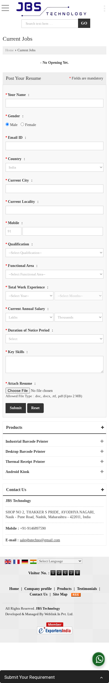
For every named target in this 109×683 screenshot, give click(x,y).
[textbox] (50, 23)
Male (13, 125)
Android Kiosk (17, 472)
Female (30, 125)
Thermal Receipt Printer (25, 462)
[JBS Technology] (51, 9)
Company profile (38, 589)
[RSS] (76, 594)
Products (14, 427)
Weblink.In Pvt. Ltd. (58, 614)
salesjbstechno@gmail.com (40, 540)
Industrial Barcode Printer (27, 441)
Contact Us (38, 594)
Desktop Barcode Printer (25, 452)
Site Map (60, 594)
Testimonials (87, 589)
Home (9, 50)
